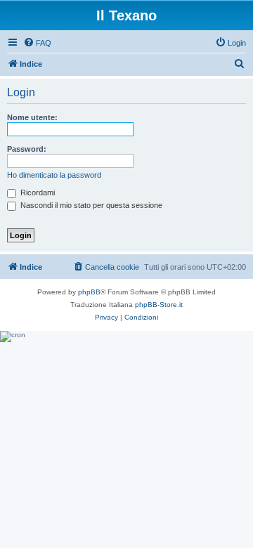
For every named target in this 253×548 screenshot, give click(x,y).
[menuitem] (37, 42)
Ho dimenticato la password (54, 175)
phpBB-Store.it (159, 304)
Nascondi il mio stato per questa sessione (90, 205)
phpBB (89, 292)
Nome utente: (32, 117)
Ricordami (36, 192)
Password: (26, 149)
